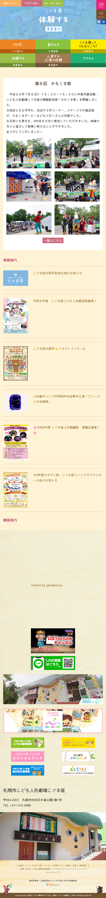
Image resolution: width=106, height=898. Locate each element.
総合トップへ (11, 3)
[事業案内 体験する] (17, 60)
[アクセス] (88, 60)
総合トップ (24, 865)
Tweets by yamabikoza (46, 585)
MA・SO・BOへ (53, 3)
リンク (82, 868)
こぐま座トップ (57, 865)
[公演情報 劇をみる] (53, 46)
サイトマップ (52, 872)
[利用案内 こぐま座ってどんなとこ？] (88, 46)
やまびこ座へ (32, 3)
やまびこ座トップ (39, 865)
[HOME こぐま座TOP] (17, 46)
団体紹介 (83, 865)
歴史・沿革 (71, 865)
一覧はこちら (53, 240)
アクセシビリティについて (64, 868)
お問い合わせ (25, 868)
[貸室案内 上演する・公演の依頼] (53, 60)
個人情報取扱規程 (42, 868)
